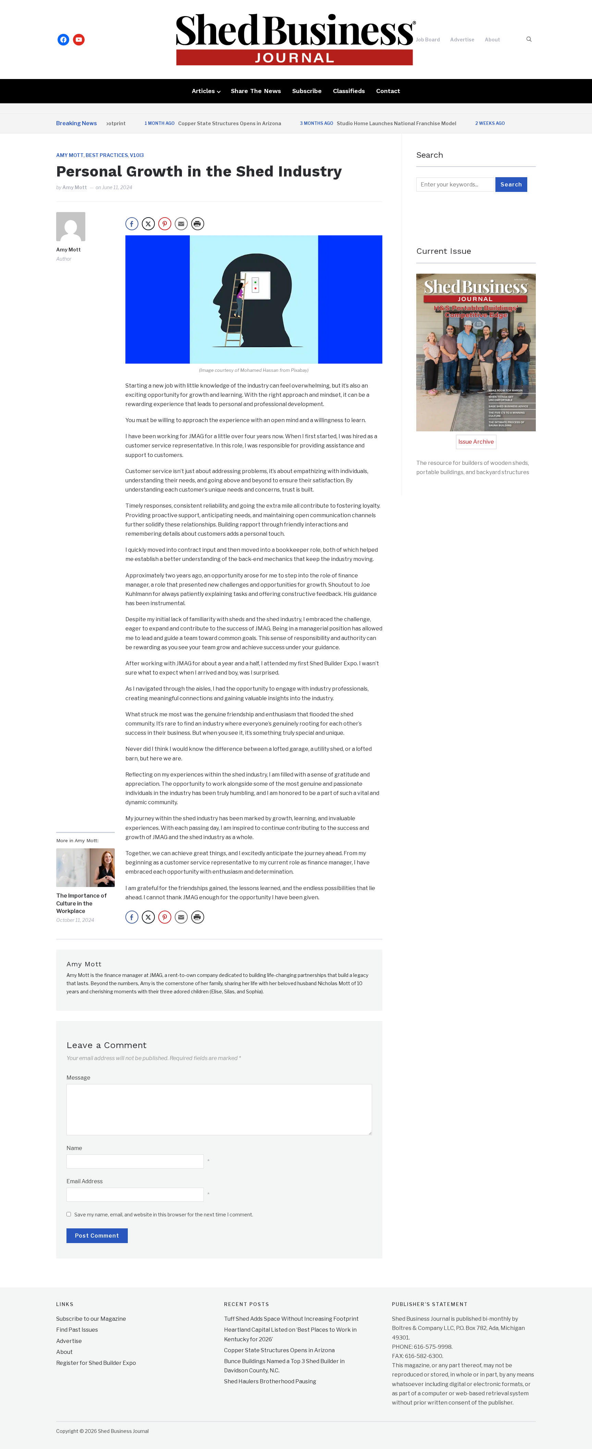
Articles (203, 90)
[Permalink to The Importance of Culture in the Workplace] (85, 867)
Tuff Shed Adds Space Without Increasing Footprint (291, 1319)
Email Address (84, 1181)
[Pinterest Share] (164, 223)
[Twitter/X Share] (148, 223)
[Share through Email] (181, 223)
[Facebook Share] (131, 223)
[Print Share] (197, 223)
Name (74, 1148)
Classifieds (349, 90)
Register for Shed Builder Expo (96, 1363)
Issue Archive (476, 442)
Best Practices (107, 155)
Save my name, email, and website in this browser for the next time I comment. (163, 1214)
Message (78, 1077)
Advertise (462, 39)
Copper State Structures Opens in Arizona (204, 123)
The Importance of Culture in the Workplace (81, 903)
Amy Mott (70, 155)
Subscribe (307, 90)
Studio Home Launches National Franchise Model (371, 123)
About (492, 39)
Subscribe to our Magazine (91, 1319)
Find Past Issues (77, 1330)
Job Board (428, 39)
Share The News (256, 90)
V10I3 (137, 155)
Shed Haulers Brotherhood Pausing (270, 1381)
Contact (388, 90)
